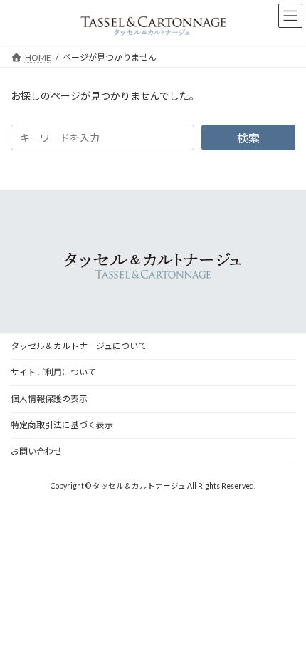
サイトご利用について (53, 372)
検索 (248, 138)
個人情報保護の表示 (49, 398)
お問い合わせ (36, 451)
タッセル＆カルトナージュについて (79, 346)
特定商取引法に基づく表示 (62, 425)
